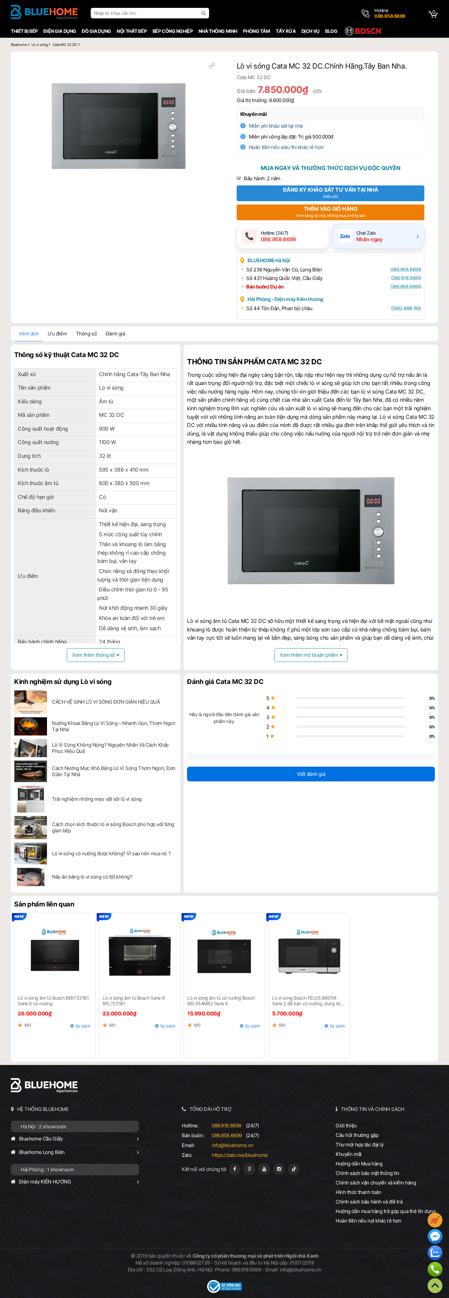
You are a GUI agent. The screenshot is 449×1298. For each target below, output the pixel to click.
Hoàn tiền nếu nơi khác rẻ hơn (368, 1221)
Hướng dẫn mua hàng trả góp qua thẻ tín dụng (386, 1211)
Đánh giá (115, 333)
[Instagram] (279, 1169)
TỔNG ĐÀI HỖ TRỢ (210, 1109)
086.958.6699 (405, 269)
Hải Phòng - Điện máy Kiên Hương (285, 299)
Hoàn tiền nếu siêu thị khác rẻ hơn (286, 147)
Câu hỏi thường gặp (357, 1135)
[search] (204, 13)
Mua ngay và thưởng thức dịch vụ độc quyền (330, 168)
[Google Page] (249, 1169)
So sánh (83, 1026)
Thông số (86, 333)
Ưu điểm (57, 333)
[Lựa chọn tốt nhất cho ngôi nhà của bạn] (44, 13)
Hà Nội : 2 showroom (43, 1126)
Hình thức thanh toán (358, 1192)
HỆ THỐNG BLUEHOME (43, 1109)
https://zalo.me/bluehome (240, 1155)
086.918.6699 (406, 278)
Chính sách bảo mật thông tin (367, 1173)
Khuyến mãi (253, 114)
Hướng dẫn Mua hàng (359, 1163)
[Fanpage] (234, 1169)
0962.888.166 (406, 308)
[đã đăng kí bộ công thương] (224, 1291)
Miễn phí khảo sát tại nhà (276, 126)
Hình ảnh (29, 333)
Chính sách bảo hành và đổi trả (369, 1202)
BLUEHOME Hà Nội (269, 260)
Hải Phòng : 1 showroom (47, 1169)
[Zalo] (435, 1253)
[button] (212, 65)
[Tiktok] (293, 1169)
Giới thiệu (346, 1125)
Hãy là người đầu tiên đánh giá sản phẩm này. (224, 718)
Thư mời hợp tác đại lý (360, 1144)
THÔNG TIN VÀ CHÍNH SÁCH (372, 1109)
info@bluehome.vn (232, 1145)
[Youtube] (264, 1169)
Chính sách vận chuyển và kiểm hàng (376, 1183)
